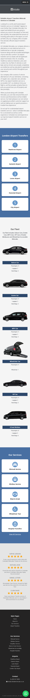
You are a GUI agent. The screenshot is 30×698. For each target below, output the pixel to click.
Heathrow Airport (15, 659)
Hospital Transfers (15, 650)
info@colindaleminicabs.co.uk (15, 681)
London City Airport (15, 668)
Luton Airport (15, 663)
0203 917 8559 (15, 679)
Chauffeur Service (15, 643)
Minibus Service (15, 641)
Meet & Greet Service (15, 646)
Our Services (15, 623)
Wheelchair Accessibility (15, 648)
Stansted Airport (15, 666)
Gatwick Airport (15, 661)
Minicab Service (15, 639)
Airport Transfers (15, 626)
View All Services (15, 534)
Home (15, 619)
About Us (15, 621)
